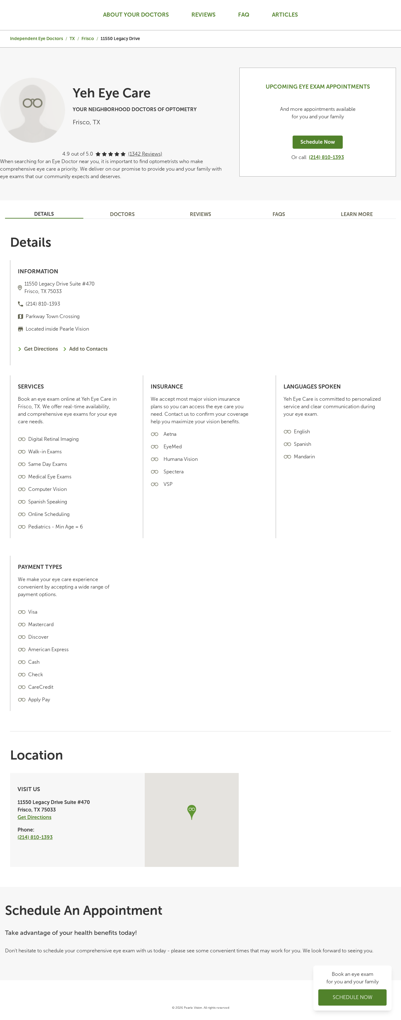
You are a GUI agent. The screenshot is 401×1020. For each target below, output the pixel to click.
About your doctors (136, 14)
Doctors (122, 214)
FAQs (279, 214)
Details (44, 214)
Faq (243, 14)
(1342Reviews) (145, 154)
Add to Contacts (88, 349)
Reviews (203, 14)
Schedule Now (317, 142)
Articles (285, 14)
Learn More (357, 214)
